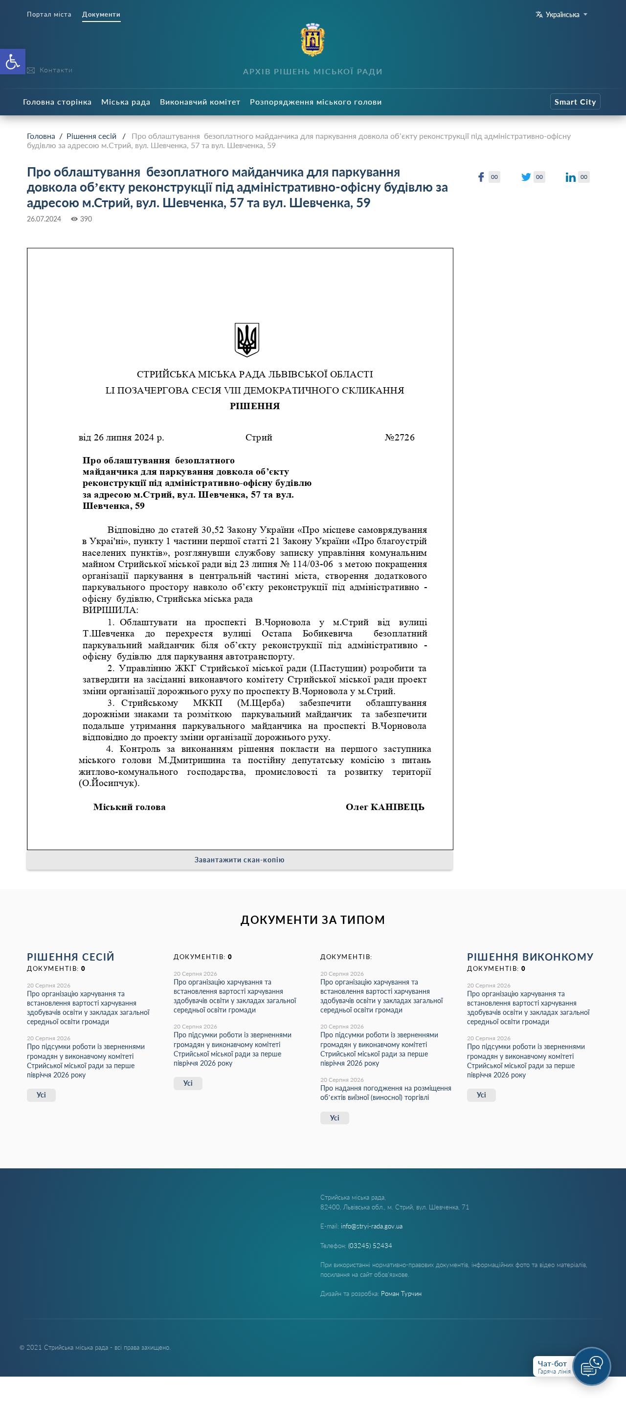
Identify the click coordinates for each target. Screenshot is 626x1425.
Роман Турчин (401, 1293)
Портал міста (49, 14)
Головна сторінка (57, 101)
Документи (101, 14)
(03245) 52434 (370, 1246)
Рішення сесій (91, 135)
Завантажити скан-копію (240, 859)
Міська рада (126, 101)
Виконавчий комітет (200, 101)
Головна (41, 135)
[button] (12, 61)
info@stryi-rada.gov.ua (371, 1226)
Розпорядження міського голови (316, 101)
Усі (41, 1095)
